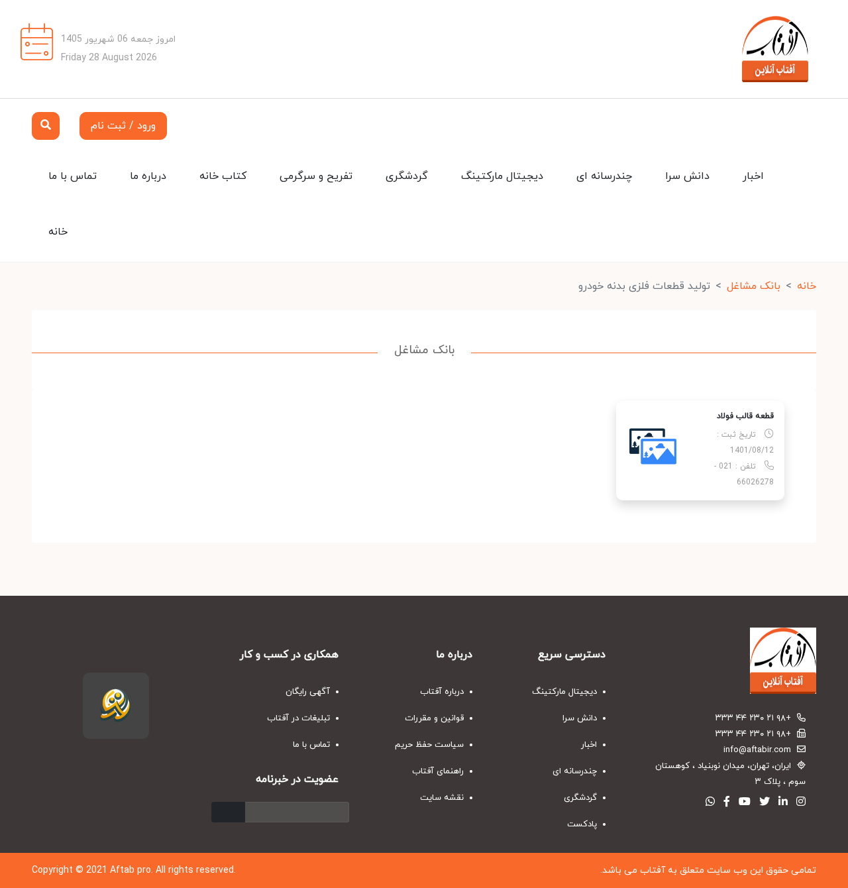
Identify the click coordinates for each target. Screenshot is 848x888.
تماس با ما (72, 176)
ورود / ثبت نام (123, 126)
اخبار (753, 176)
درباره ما (148, 176)
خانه (58, 232)
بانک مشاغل (753, 286)
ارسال (228, 812)
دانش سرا (687, 176)
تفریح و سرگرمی (316, 176)
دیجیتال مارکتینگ (502, 176)
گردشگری (407, 176)
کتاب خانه (222, 176)
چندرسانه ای (604, 176)
